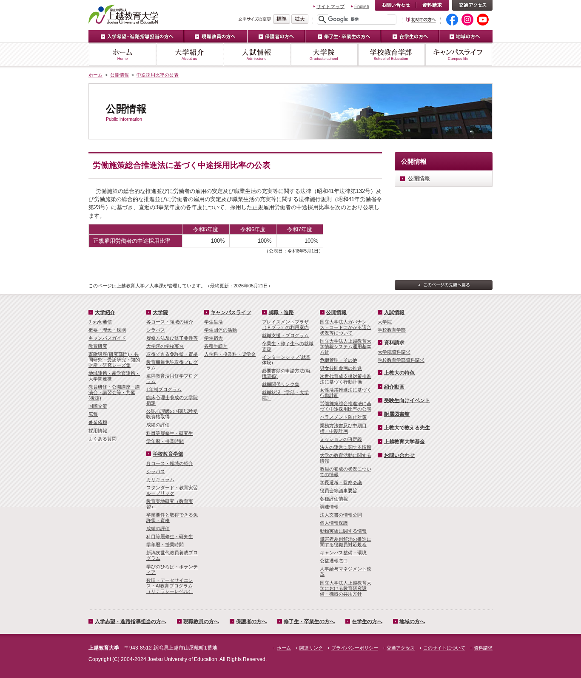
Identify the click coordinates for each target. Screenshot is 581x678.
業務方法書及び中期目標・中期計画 (343, 428)
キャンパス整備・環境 (343, 552)
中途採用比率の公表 (158, 74)
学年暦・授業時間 (165, 441)
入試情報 (256, 54)
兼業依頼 (97, 422)
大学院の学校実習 (165, 346)
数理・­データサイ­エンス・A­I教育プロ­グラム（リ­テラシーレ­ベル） (169, 586)
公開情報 (119, 74)
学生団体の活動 (220, 329)
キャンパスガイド (107, 337)
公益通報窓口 (334, 560)
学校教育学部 (391, 54)
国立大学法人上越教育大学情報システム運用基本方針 (345, 346)
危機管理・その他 (338, 360)
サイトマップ (330, 6)
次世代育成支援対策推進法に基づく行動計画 (345, 379)
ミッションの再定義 (341, 439)
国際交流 (97, 406)
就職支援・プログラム (285, 335)
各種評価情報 (334, 498)
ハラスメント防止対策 (343, 417)
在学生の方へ (410, 36)
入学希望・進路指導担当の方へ (136, 36)
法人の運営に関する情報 (345, 447)
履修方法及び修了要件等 (172, 337)
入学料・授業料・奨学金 (230, 354)
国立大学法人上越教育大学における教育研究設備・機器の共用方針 (345, 588)
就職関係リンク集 (280, 384)
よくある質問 (102, 438)
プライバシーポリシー (354, 647)
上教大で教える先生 (407, 427)
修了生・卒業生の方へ (343, 36)
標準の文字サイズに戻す (281, 19)
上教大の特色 (399, 372)
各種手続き (216, 346)
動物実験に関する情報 (343, 530)
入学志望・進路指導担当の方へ (130, 621)
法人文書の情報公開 (341, 514)
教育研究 (97, 346)
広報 (93, 414)
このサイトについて (444, 647)
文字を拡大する (299, 19)
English (361, 6)
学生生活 (213, 321)
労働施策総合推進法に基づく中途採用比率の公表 (345, 406)
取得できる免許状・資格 (172, 354)
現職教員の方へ (216, 36)
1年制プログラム (164, 389)
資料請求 (432, 5)
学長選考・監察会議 (341, 482)
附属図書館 (397, 414)
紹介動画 (394, 386)
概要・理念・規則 (107, 329)
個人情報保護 (334, 522)
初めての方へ (421, 20)
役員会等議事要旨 (338, 490)
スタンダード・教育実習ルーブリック (172, 490)
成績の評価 (158, 424)
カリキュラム (160, 479)
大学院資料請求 (394, 352)
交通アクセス (472, 5)
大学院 (324, 54)
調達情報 (329, 506)
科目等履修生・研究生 (169, 433)
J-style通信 (100, 321)
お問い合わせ (395, 5)
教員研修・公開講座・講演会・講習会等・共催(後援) (114, 392)
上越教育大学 (123, 14)
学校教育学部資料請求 (401, 360)
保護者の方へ (276, 36)
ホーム (122, 54)
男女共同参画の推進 (341, 368)
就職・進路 (281, 312)
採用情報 (97, 430)
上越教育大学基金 (404, 441)
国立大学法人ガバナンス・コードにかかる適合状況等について (345, 327)
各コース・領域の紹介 (169, 321)
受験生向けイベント (407, 400)
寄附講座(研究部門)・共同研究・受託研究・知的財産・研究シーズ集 (114, 360)
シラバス (155, 329)
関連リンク (311, 647)
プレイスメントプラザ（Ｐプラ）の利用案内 (285, 324)
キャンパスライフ (459, 54)
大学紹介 (189, 54)
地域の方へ (466, 36)
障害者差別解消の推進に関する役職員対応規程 (345, 541)
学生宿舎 (213, 337)
